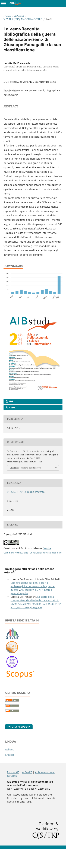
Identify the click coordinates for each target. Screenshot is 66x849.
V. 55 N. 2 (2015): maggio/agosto (23, 19)
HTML (11, 407)
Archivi (19, 15)
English (9, 754)
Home (7, 15)
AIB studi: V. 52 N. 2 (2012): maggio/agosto (36, 605)
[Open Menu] (3, 3)
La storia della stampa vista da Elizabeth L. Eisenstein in (35, 600)
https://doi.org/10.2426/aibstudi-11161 (33, 81)
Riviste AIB (13, 772)
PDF (10, 401)
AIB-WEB (27, 772)
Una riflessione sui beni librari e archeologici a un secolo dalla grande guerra (33, 586)
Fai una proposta (19, 726)
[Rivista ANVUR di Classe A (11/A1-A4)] (12, 639)
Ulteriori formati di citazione (25, 467)
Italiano (9, 749)
